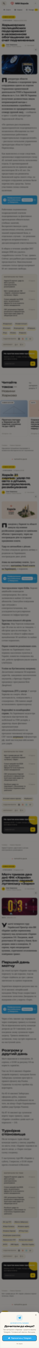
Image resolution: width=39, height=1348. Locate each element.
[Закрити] (36, 1315)
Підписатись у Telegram (21, 1338)
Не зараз (19, 1344)
